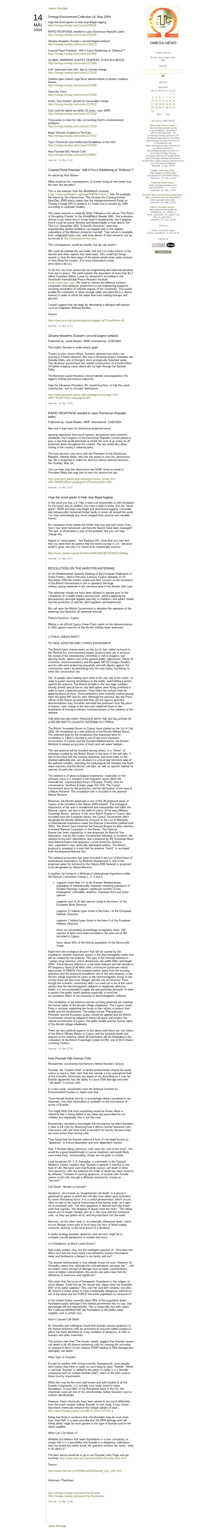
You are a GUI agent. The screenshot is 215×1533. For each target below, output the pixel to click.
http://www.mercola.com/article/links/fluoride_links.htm (93, 1458)
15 (170, 101)
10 (152, 101)
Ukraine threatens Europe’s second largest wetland (83, 335)
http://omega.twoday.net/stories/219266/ (72, 53)
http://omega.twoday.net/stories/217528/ (72, 94)
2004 (38, 30)
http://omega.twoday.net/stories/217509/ (72, 85)
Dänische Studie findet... (163, 182)
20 (163, 104)
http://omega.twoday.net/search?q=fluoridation (76, 1496)
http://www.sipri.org (61, 282)
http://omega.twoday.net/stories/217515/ (72, 104)
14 (37, 17)
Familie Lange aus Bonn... (163, 170)
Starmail (52, 160)
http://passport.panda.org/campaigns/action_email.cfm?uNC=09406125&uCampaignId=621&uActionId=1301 (82, 480)
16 (174, 101)
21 (167, 104)
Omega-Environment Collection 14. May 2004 (79, 17)
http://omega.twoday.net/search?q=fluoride (74, 1493)
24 (152, 107)
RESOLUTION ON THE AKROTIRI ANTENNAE (81, 568)
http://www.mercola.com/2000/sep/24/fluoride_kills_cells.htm (85, 1470)
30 (174, 107)
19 (160, 104)
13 (163, 101)
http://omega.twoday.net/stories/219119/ (72, 34)
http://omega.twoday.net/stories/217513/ (72, 72)
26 (160, 107)
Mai (38, 25)
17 (152, 104)
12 (160, 101)
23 (174, 104)
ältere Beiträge (57, 1526)
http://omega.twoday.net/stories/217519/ (72, 113)
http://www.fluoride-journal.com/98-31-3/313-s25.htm (79, 1410)
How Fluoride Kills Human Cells (69, 1058)
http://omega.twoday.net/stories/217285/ (72, 63)
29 (170, 107)
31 (152, 111)
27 (163, 107)
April (159, 114)
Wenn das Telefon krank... (163, 125)
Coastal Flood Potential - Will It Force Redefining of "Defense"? (90, 170)
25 (156, 107)
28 (167, 107)
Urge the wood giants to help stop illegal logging (80, 497)
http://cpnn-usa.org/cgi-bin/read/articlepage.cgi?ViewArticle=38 (86, 320)
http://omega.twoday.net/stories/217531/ (72, 135)
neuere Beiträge (58, 8)
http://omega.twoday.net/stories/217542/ (72, 145)
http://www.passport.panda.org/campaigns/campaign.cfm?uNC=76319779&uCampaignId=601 (83, 396)
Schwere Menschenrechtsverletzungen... (163, 195)
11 (156, 101)
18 (156, 104)
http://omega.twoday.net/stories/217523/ (72, 126)
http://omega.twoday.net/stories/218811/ (72, 154)
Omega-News (163, 43)
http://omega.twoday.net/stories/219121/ (72, 44)
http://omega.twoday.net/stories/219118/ (72, 25)
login (163, 60)
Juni (168, 114)
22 (170, 104)
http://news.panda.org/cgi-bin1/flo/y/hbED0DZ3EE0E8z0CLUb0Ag (88, 553)
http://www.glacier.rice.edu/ (80, 238)
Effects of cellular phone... (163, 207)
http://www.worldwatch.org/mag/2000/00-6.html (78, 194)
